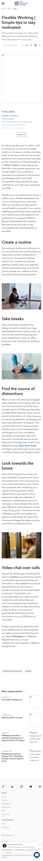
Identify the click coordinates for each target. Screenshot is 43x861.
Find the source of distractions (17, 121)
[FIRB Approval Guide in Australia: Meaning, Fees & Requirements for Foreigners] (35, 737)
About (4, 796)
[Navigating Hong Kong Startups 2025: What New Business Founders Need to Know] (35, 755)
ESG (3, 811)
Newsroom (5, 827)
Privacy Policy (6, 849)
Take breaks (8, 118)
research (25, 583)
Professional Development (12, 671)
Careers (4, 800)
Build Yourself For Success (12, 717)
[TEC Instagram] (21, 786)
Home (4, 9)
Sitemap (8, 852)
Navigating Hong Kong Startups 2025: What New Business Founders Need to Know (12, 757)
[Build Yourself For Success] (35, 719)
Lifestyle (28, 671)
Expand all (21, 134)
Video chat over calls (12, 128)
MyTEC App (6, 807)
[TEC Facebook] (3, 786)
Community (6, 814)
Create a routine (10, 115)
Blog (9, 9)
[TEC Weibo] (40, 786)
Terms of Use (19, 849)
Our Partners (6, 803)
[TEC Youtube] (30, 786)
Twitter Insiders (11, 165)
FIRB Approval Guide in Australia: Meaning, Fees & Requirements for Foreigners (13, 738)
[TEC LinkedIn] (12, 786)
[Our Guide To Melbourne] (35, 701)
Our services (7, 835)
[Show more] (3, 3)
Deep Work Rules (27, 446)
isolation (14, 577)
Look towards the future (14, 125)
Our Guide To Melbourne (12, 700)
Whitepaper (18, 636)
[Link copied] (40, 45)
